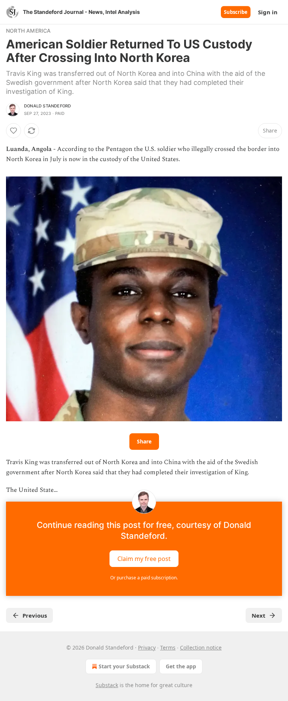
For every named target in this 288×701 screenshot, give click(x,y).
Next (259, 615)
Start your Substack (124, 666)
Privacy (147, 647)
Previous (34, 615)
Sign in (268, 12)
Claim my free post (144, 558)
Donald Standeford (47, 106)
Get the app (181, 666)
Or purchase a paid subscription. (144, 577)
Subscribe (236, 12)
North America (28, 30)
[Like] (13, 130)
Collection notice (201, 647)
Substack (107, 685)
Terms (168, 647)
